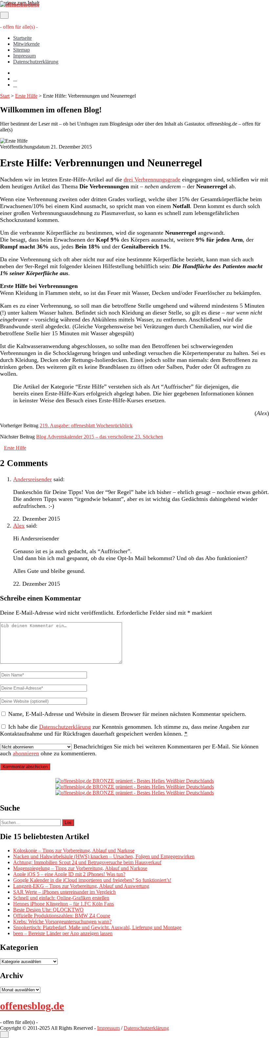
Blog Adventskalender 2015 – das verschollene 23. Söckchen (99, 436)
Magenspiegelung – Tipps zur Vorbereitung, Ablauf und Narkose (80, 868)
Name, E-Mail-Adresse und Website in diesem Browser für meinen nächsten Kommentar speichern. (127, 714)
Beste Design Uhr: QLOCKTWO (48, 909)
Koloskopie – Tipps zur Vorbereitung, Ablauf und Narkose (73, 850)
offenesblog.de (32, 1006)
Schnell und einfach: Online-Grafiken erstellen (61, 898)
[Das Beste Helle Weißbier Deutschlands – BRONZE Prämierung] (134, 792)
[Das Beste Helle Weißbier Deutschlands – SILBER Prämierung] (134, 787)
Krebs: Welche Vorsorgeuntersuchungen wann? (62, 921)
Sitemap (21, 50)
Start (5, 96)
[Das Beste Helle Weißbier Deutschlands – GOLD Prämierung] (134, 781)
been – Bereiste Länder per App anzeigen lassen (63, 933)
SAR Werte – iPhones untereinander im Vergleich (64, 892)
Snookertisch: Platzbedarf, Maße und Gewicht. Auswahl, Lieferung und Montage (97, 927)
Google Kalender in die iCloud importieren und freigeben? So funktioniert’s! (92, 880)
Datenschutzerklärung (35, 61)
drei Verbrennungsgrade (152, 179)
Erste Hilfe (26, 96)
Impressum (24, 56)
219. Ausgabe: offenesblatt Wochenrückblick (86, 425)
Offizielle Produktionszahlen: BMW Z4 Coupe (61, 915)
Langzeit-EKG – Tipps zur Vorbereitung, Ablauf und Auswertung (81, 886)
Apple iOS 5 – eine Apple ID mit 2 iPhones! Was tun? (69, 874)
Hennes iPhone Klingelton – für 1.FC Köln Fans (63, 904)
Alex (19, 525)
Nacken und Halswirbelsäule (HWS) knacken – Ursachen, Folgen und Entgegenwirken (104, 856)
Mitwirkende (26, 44)
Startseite (22, 38)
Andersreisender (32, 479)
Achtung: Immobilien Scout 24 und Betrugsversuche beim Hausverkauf (87, 862)
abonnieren (26, 753)
